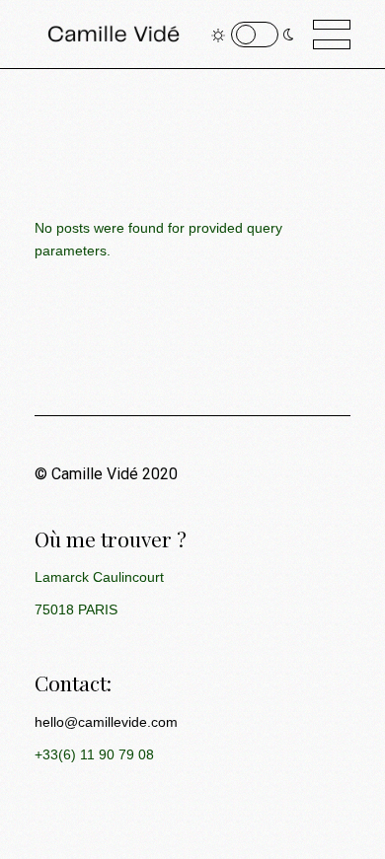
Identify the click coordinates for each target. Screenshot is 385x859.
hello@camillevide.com (106, 722)
